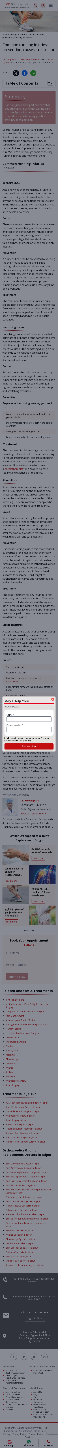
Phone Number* (14, 725)
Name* (10, 714)
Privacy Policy (24, 740)
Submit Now (29, 746)
